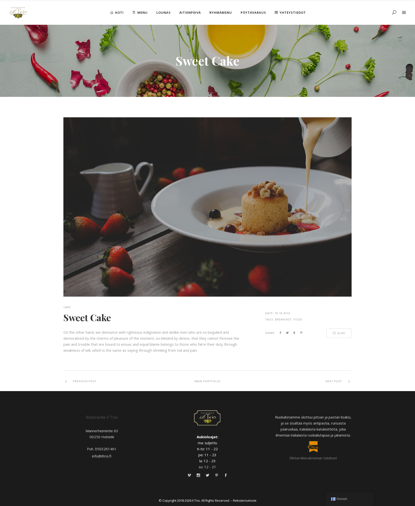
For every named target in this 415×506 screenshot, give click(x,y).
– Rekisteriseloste (243, 500)
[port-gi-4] (207, 207)
